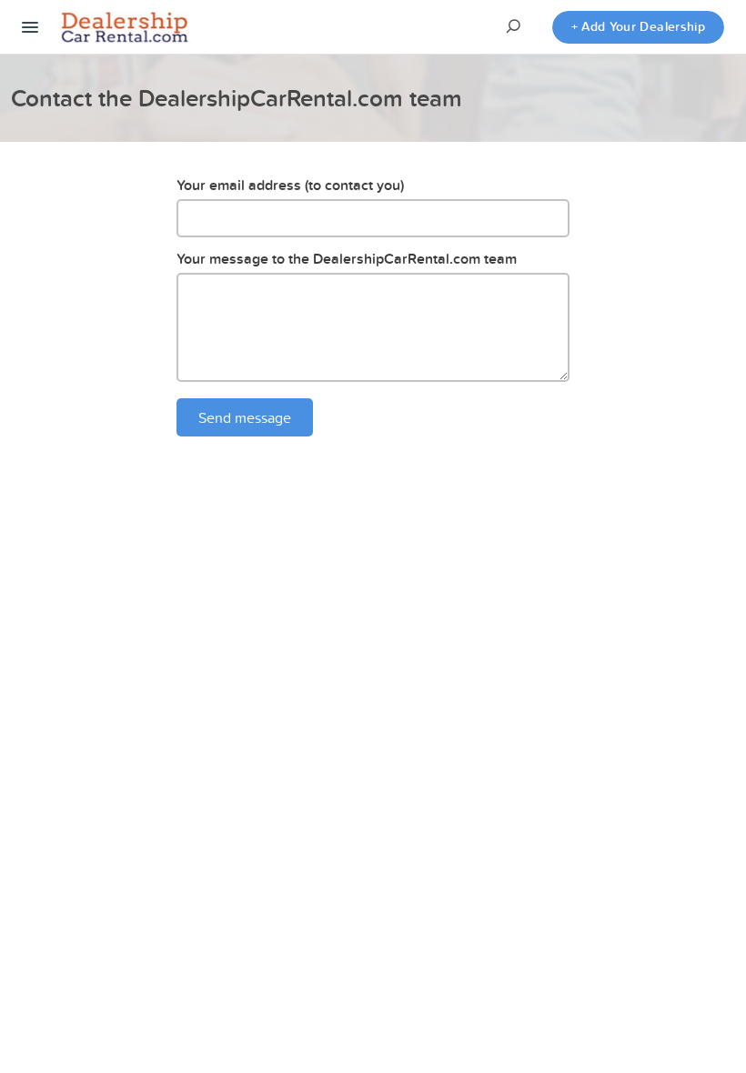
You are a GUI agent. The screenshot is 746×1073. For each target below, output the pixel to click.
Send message (244, 417)
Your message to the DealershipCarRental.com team (346, 258)
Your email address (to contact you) (290, 185)
